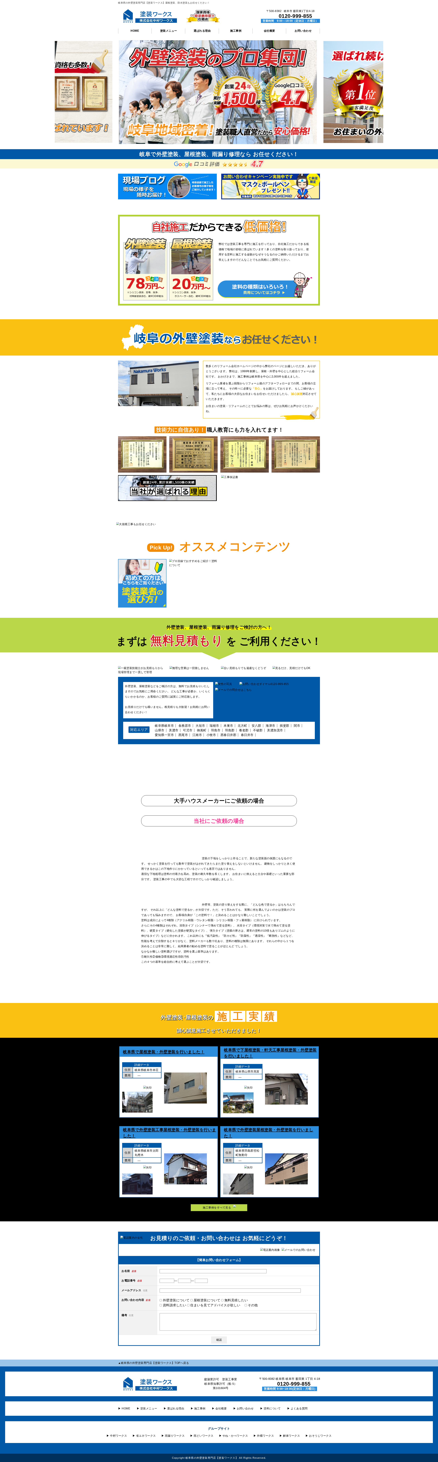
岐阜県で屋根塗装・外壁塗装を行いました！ (163, 1052)
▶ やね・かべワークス (233, 1435)
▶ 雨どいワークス (202, 1435)
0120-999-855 (295, 16)
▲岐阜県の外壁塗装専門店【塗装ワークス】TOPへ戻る (153, 1362)
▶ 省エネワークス (144, 1435)
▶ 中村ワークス (116, 1435)
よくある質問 (299, 1408)
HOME (135, 30)
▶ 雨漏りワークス (173, 1435)
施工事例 (235, 30)
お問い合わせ (303, 30)
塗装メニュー (168, 30)
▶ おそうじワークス (318, 1435)
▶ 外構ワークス (263, 1435)
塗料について (272, 1408)
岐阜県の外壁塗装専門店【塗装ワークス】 (211, 1457)
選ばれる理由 (202, 30)
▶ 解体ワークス (289, 1435)
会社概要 (269, 30)
